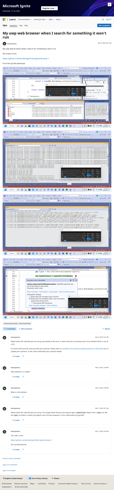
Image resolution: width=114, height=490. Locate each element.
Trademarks (6, 487)
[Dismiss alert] (109, 4)
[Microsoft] (4, 19)
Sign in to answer (9, 470)
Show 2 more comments (12, 458)
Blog (32, 484)
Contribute (42, 484)
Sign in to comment (10, 465)
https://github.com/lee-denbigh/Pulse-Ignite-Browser (25, 58)
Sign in (108, 19)
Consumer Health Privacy (67, 484)
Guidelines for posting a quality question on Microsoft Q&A (84, 349)
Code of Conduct (99, 484)
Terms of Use (86, 484)
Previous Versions (20, 484)
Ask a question (104, 25)
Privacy (51, 484)
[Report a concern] (23, 356)
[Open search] (103, 19)
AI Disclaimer (7, 484)
